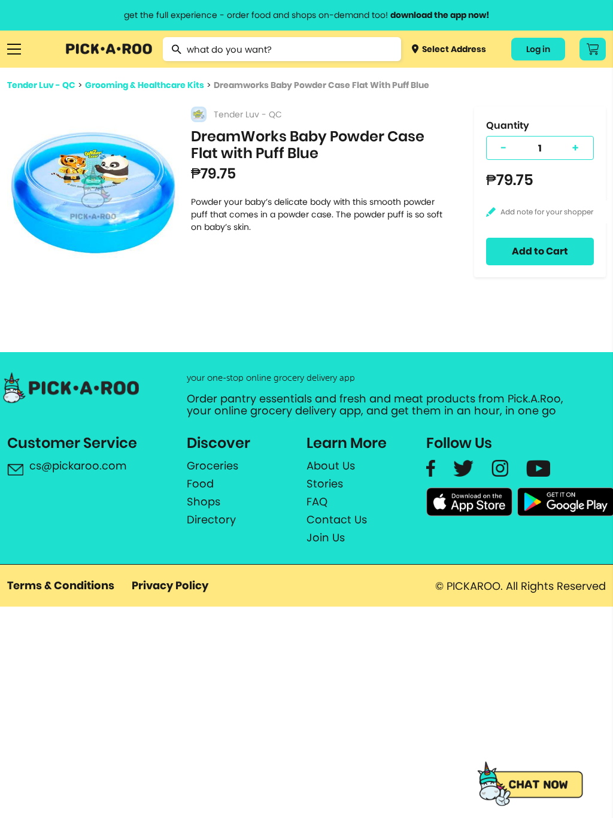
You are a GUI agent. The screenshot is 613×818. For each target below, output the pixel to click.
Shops (203, 502)
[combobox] (281, 49)
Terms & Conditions (60, 585)
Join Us (325, 538)
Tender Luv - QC (41, 85)
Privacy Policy (170, 585)
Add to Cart (540, 251)
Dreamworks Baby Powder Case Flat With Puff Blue (321, 85)
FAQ (316, 502)
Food (200, 484)
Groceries (212, 466)
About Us (330, 466)
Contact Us (336, 520)
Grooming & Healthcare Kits (144, 85)
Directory (211, 520)
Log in (538, 49)
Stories (324, 484)
